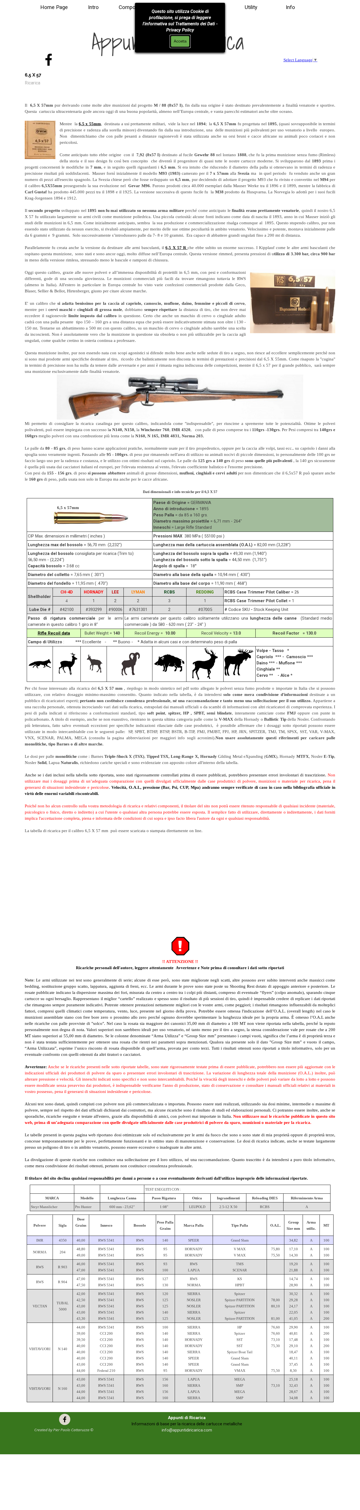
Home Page (54, 7)
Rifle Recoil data (54, 633)
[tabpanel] (180, 295)
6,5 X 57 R (175, 247)
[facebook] (49, 60)
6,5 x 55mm (90, 124)
